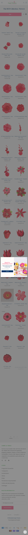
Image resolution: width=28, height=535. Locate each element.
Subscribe (7, 271)
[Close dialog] (26, 258)
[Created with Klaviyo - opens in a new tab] (14, 277)
